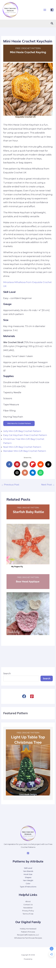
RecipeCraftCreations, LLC (28, 935)
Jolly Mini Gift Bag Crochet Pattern (22, 431)
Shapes (28, 877)
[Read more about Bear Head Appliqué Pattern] (28, 606)
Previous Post (10, 484)
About (28, 901)
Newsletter (28, 908)
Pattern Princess (28, 932)
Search (7, 673)
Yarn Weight (28, 880)
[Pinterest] (28, 853)
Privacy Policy (28, 911)
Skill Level (28, 868)
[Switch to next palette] (52, 9)
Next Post (48, 484)
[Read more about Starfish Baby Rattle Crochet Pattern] (28, 536)
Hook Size (28, 874)
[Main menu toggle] (45, 10)
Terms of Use (28, 914)
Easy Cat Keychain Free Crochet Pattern (25, 435)
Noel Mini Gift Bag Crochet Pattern (22, 447)
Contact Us (28, 905)
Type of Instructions (28, 887)
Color (28, 884)
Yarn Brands (28, 871)
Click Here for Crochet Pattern (19, 423)
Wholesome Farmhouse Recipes (28, 938)
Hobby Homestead (28, 929)
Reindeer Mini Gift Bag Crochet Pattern (24, 451)
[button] (52, 23)
